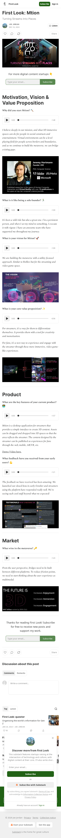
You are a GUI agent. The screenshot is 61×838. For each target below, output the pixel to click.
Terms (35, 817)
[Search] (56, 709)
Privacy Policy (30, 797)
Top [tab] (5, 709)
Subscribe (44, 4)
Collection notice (48, 817)
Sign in (55, 4)
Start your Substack (23, 824)
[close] (53, 738)
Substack (16, 832)
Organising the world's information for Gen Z (23, 722)
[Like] (5, 34)
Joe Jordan (14, 24)
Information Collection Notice (35, 794)
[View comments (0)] (12, 34)
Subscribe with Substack (32, 784)
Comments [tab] (9, 673)
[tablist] (14, 673)
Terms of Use (44, 791)
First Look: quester (13, 716)
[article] (30, 723)
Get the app (44, 824)
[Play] (7, 120)
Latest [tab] (13, 709)
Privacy (27, 817)
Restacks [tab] (21, 673)
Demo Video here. (11, 452)
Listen (55, 25)
